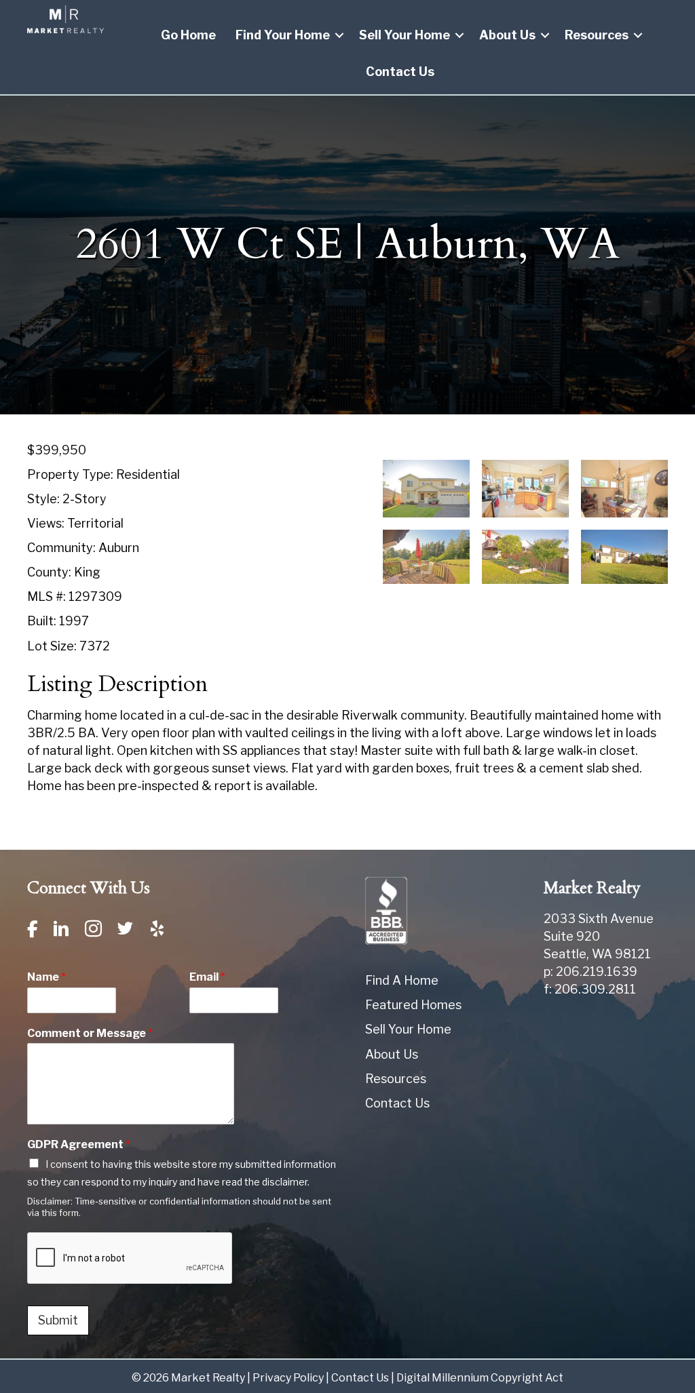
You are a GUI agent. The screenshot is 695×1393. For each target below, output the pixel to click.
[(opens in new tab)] (386, 910)
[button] (339, 35)
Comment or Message (90, 1033)
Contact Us (400, 71)
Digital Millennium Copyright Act (479, 1377)
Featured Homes (413, 1005)
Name (46, 976)
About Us (507, 35)
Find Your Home (283, 35)
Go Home (188, 35)
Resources (596, 35)
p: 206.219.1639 (590, 971)
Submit (58, 1320)
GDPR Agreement (78, 1144)
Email (207, 976)
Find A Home (401, 980)
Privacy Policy (288, 1377)
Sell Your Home (404, 35)
